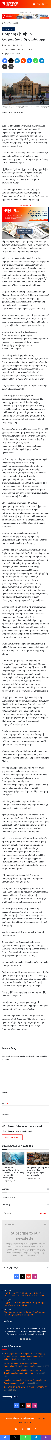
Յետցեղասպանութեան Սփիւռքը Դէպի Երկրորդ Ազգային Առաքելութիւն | (38, 1171)
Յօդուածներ (14, 23)
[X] (24, 1339)
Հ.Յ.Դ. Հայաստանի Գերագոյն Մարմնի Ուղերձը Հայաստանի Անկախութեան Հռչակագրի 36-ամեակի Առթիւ (24, 1356)
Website (5, 1115)
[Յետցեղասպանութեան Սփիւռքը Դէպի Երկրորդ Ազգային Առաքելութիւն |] (38, 1158)
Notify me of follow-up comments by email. (23, 1126)
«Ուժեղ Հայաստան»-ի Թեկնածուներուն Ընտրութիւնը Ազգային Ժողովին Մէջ (21, 1364)
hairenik (7, 45)
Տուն (6, 23)
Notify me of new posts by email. (18, 1131)
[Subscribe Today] (25, 223)
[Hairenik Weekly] (10, 4)
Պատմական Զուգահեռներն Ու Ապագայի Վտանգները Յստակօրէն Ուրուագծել (13, 1172)
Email (5, 1103)
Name (5, 1092)
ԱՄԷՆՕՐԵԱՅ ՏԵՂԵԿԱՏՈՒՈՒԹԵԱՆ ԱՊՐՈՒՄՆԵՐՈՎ (26, 1387)
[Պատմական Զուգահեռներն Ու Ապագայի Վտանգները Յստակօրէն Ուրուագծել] (13, 1158)
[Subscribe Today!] (25, 16)
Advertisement (25, 206)
